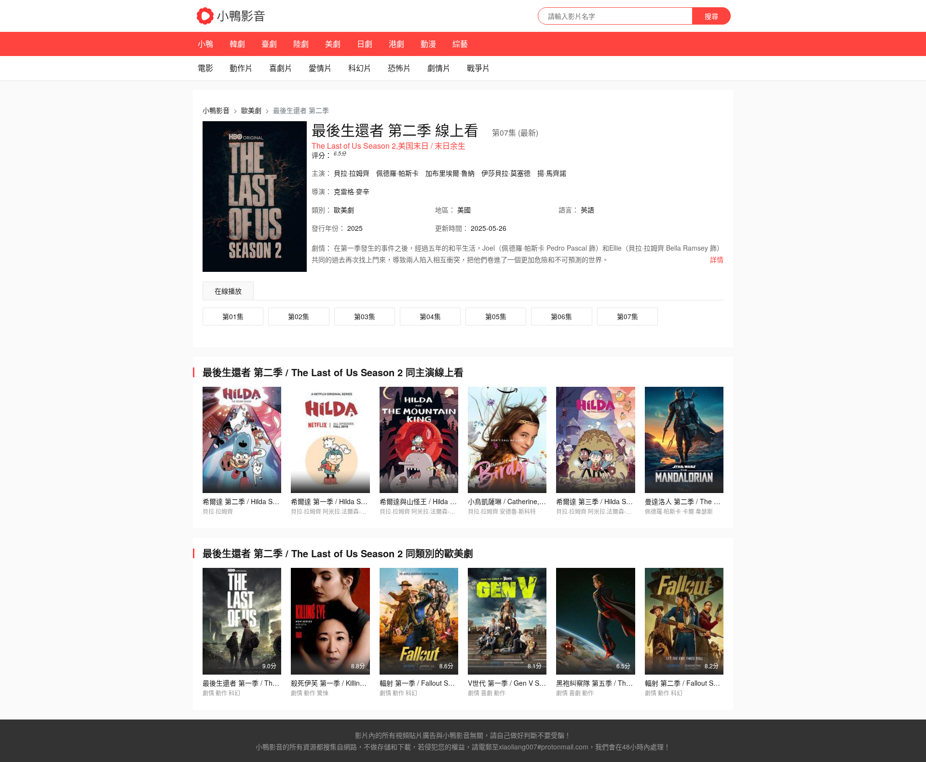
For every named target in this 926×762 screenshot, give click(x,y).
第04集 (430, 316)
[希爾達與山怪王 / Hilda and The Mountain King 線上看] (419, 440)
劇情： (322, 248)
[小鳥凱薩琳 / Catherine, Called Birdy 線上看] (507, 440)
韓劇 (237, 43)
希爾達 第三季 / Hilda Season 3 (603, 501)
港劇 (396, 43)
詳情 (716, 259)
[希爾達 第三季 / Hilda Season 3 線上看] (595, 440)
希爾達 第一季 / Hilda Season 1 (338, 501)
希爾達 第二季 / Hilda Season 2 (250, 501)
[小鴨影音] (231, 16)
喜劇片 (280, 67)
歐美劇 (251, 110)
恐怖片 (399, 67)
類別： (322, 209)
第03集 (364, 316)
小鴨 (205, 43)
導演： (322, 191)
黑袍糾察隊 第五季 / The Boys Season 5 (617, 683)
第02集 (298, 316)
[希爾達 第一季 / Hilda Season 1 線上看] (330, 440)
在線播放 (228, 291)
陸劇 (301, 43)
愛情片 (320, 67)
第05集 (495, 316)
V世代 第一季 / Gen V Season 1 (516, 683)
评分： (322, 155)
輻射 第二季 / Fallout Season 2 (691, 683)
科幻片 (359, 67)
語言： (568, 209)
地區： (445, 209)
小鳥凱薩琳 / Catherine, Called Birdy (523, 501)
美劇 (332, 43)
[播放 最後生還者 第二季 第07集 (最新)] (255, 196)
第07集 (627, 316)
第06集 (561, 316)
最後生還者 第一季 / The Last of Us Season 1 (271, 683)
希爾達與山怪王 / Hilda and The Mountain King (450, 501)
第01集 (233, 316)
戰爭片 (478, 67)
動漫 (428, 43)
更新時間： (452, 228)
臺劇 (269, 43)
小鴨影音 (216, 110)
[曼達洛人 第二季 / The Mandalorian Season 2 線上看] (684, 440)
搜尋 (711, 16)
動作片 (241, 67)
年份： (328, 228)
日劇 (364, 43)
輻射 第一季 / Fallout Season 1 (426, 683)
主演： (322, 173)
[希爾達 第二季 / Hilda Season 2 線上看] (242, 440)
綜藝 (460, 43)
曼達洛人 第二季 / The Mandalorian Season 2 (714, 501)
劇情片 (438, 67)
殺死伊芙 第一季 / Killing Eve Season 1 (349, 683)
